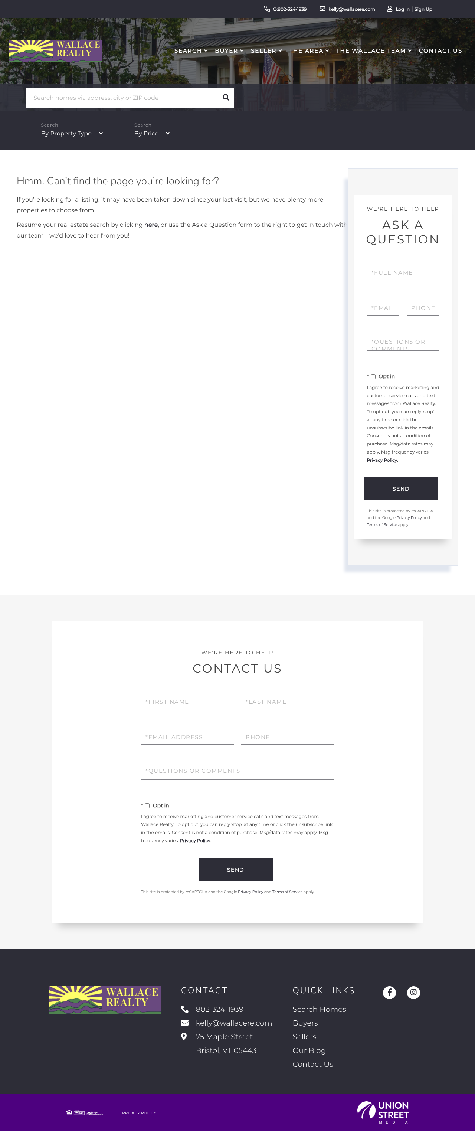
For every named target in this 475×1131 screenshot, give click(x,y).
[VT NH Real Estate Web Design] (383, 1112)
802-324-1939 (220, 1009)
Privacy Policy (382, 460)
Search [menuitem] (188, 50)
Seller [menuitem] (263, 50)
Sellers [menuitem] (305, 1037)
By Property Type (66, 133)
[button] (226, 98)
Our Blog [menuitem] (309, 1050)
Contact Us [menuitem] (440, 50)
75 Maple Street (225, 1044)
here (151, 225)
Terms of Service (382, 524)
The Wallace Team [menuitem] (371, 50)
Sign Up (423, 9)
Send (401, 489)
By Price (146, 133)
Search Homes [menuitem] (319, 1009)
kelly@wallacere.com (351, 9)
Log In (403, 9)
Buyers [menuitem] (305, 1023)
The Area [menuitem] (306, 50)
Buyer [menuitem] (226, 50)
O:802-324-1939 (290, 9)
